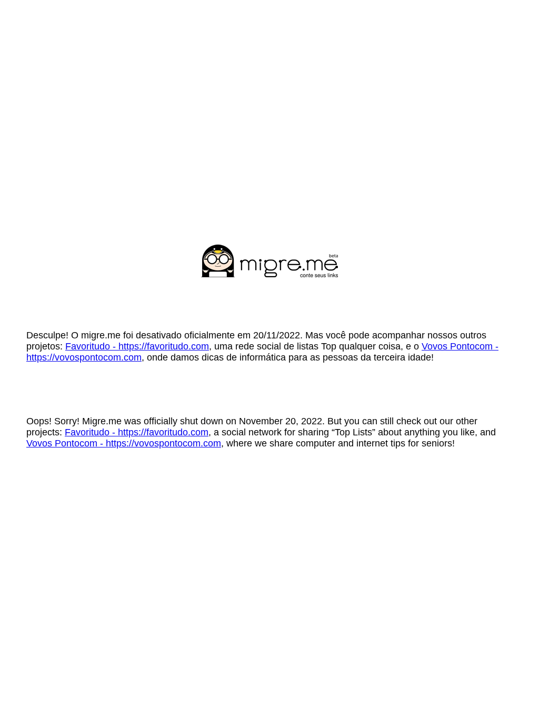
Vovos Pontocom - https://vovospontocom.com (123, 443)
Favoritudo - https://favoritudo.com (137, 346)
